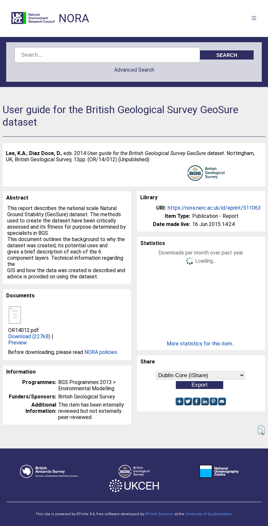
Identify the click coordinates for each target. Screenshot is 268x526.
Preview (17, 343)
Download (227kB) (29, 336)
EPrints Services (159, 514)
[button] (261, 430)
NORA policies (100, 352)
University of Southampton (208, 514)
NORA (74, 18)
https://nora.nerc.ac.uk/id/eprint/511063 (214, 208)
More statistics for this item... (201, 344)
